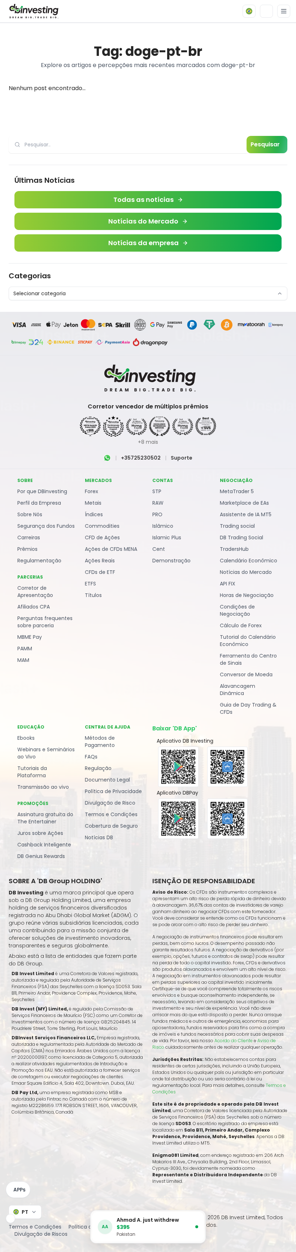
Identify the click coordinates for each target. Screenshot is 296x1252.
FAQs (91, 756)
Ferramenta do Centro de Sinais (248, 659)
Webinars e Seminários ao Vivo (46, 753)
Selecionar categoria (39, 293)
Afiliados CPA (33, 606)
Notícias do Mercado (246, 572)
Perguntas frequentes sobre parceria (45, 622)
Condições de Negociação (237, 610)
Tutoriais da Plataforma (32, 772)
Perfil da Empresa (39, 502)
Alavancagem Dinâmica (237, 689)
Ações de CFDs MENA (111, 549)
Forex (91, 491)
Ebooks (26, 738)
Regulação (98, 768)
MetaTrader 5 (237, 491)
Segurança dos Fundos (46, 526)
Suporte (181, 457)
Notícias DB (99, 837)
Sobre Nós (29, 514)
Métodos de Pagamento (100, 741)
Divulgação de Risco (110, 802)
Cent (158, 549)
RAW (158, 502)
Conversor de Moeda (246, 674)
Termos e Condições (111, 814)
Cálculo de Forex (241, 625)
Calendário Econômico (248, 560)
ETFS (90, 583)
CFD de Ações (102, 537)
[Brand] (33, 11)
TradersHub (234, 549)
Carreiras (28, 537)
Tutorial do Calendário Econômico (248, 640)
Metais (93, 502)
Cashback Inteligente (44, 844)
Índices (94, 514)
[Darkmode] (266, 11)
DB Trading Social (241, 537)
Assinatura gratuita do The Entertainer (45, 818)
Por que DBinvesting (42, 491)
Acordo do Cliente (233, 1041)
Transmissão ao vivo (43, 787)
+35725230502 (141, 457)
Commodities (102, 526)
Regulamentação (39, 560)
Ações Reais (100, 560)
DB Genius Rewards (41, 856)
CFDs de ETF (100, 572)
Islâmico (162, 526)
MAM (23, 660)
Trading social (237, 526)
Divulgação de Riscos (41, 1234)
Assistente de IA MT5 (245, 514)
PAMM (24, 648)
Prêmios (27, 549)
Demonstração (171, 560)
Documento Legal (107, 779)
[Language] (249, 11)
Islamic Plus (166, 537)
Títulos (93, 595)
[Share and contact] (10, 1218)
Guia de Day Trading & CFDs (248, 708)
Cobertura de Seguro (111, 825)
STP (156, 491)
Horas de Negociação (247, 595)
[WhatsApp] (107, 457)
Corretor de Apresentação (35, 591)
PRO (157, 514)
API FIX (227, 583)
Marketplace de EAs (244, 502)
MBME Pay (29, 637)
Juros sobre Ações (40, 833)
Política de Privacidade (113, 791)
